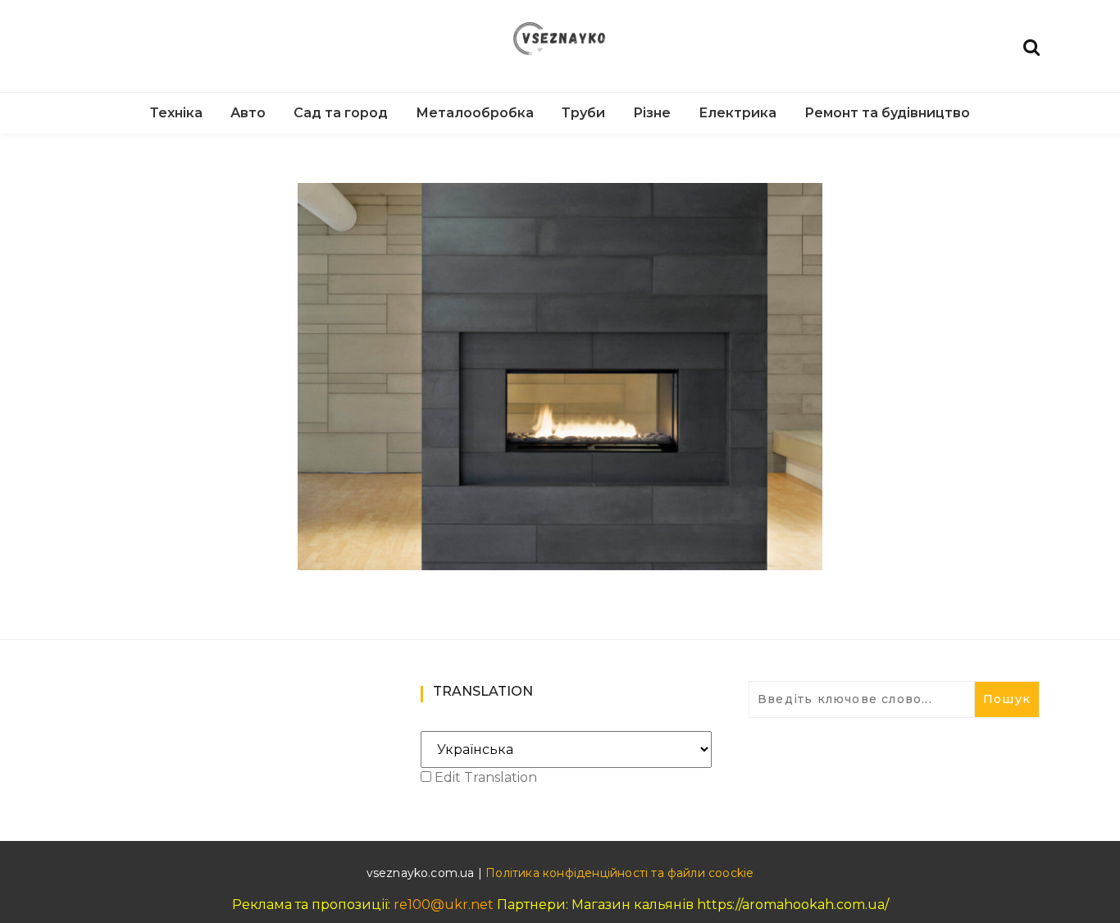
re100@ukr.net (444, 904)
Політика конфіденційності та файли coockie (619, 873)
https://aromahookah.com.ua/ (793, 904)
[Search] (1031, 45)
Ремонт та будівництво (887, 113)
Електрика (737, 113)
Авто (248, 113)
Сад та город (341, 113)
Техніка (176, 113)
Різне (652, 113)
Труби (583, 113)
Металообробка (475, 113)
